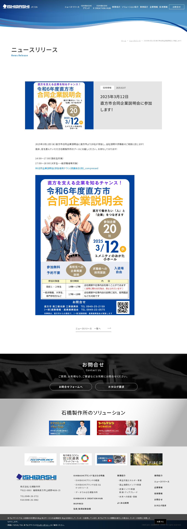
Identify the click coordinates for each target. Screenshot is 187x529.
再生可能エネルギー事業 (130, 480)
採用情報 (158, 493)
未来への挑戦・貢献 (128, 496)
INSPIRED (78, 503)
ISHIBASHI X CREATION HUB (88, 498)
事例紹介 (158, 475)
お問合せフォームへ (71, 386)
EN (36, 7)
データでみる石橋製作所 (87, 492)
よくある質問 (123, 502)
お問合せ (158, 499)
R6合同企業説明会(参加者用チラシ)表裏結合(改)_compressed (66, 168)
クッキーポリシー (43, 525)
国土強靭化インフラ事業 (130, 484)
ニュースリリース (135, 41)
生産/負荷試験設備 (82, 508)
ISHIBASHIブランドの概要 (87, 480)
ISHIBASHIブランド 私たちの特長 (89, 475)
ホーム (123, 41)
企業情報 (158, 487)
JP (32, 7)
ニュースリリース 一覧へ (88, 328)
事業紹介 (121, 475)
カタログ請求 (116, 386)
